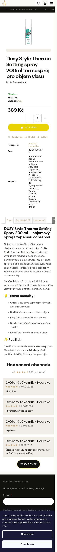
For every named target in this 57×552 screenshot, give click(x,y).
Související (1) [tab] (23, 220)
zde (4, 526)
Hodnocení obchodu (28, 365)
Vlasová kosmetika (33, 145)
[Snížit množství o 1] (30, 118)
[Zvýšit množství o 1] (45, 118)
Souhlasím (27, 544)
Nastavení (27, 534)
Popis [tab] (9, 220)
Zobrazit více (28, 464)
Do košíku (30, 127)
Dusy (19, 100)
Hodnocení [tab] (39, 220)
